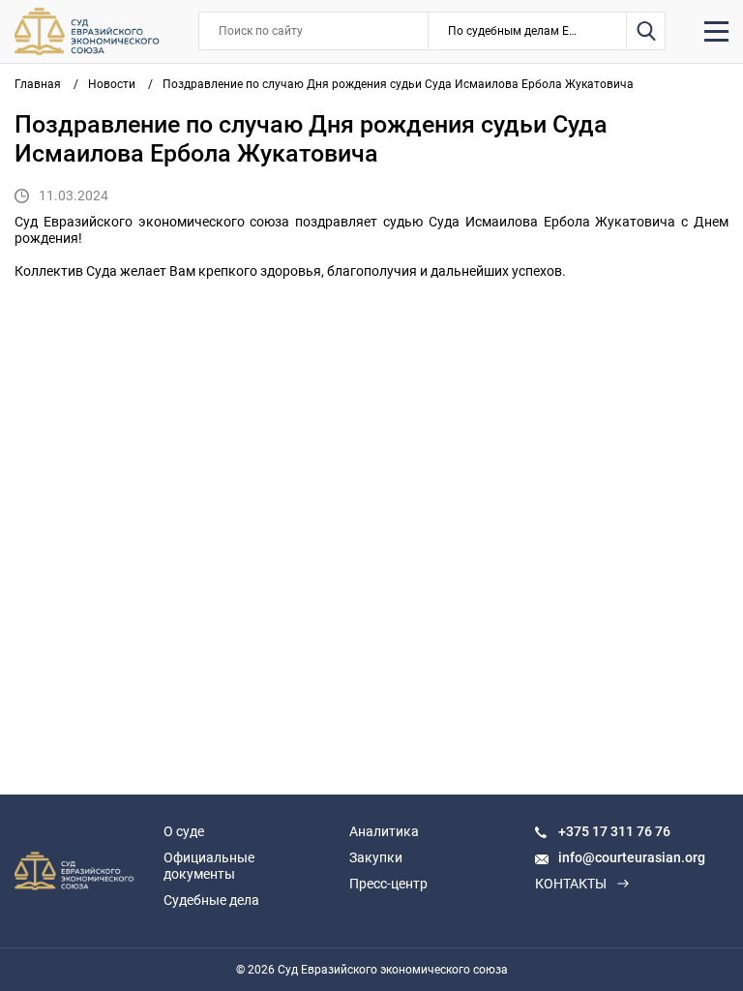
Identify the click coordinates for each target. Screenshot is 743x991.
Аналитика (384, 831)
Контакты (571, 883)
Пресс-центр (388, 883)
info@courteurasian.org (631, 857)
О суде (183, 831)
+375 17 (584, 831)
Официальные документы (208, 866)
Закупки (375, 857)
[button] (528, 31)
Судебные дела (211, 900)
